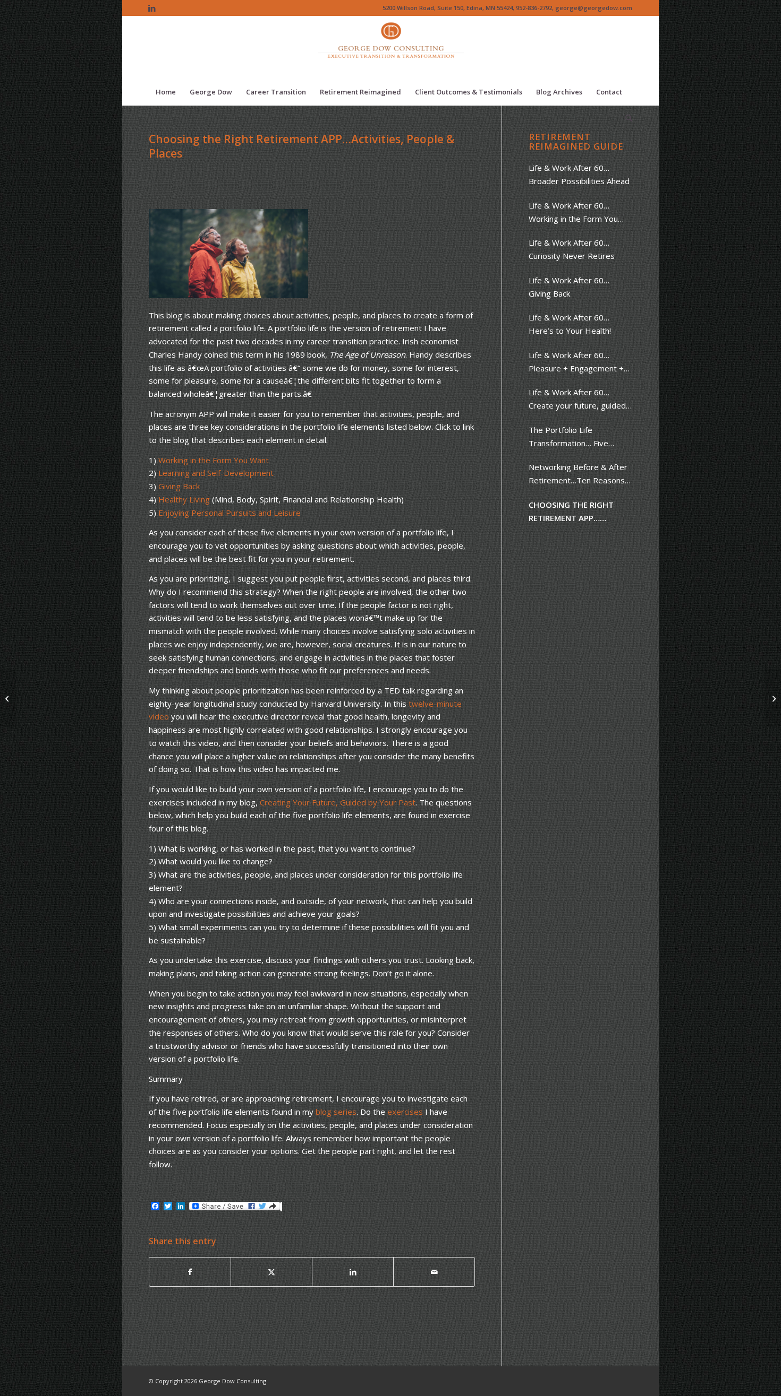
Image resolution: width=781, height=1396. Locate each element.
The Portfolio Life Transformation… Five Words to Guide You (568, 437)
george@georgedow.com (593, 8)
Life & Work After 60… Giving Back (569, 287)
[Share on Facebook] (190, 1272)
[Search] (625, 118)
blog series (336, 1111)
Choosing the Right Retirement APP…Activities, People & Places (571, 512)
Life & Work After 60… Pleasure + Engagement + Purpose (576, 362)
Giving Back (179, 486)
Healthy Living (185, 499)
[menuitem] (166, 92)
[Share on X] (271, 1272)
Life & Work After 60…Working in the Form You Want (573, 213)
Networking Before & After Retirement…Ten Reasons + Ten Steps (580, 474)
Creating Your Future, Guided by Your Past (337, 802)
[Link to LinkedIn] (152, 8)
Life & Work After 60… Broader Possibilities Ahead (579, 174)
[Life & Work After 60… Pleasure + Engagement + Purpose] (8, 698)
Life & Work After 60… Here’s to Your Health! (570, 324)
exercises (405, 1111)
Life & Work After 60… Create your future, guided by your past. (577, 399)
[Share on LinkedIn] (352, 1272)
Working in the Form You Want (213, 460)
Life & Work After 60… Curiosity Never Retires (572, 249)
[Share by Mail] (434, 1272)
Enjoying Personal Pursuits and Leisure (229, 512)
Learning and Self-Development (216, 472)
